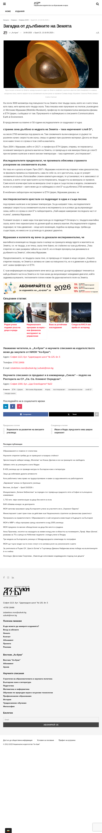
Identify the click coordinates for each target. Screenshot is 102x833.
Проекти (7, 643)
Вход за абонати (11, 630)
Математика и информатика (16, 689)
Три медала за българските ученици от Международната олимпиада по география (39, 539)
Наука (47, 390)
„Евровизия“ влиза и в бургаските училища (21, 483)
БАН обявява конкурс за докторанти (19, 504)
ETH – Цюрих (17, 390)
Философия (8, 706)
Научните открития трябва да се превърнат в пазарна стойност (31, 455)
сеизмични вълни (75, 390)
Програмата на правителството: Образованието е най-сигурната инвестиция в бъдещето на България (48, 518)
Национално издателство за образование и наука (51, 5)
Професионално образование (17, 696)
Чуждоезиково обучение (14, 703)
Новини (14, 20)
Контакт (6, 637)
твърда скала (10, 393)
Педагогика (8, 686)
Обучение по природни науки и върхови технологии (28, 693)
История (7, 699)
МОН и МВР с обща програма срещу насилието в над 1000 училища (33, 522)
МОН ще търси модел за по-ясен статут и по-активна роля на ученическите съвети (39, 544)
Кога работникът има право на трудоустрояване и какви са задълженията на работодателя (43, 478)
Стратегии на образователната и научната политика (27, 679)
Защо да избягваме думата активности (20, 474)
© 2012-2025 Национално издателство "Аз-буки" (21, 744)
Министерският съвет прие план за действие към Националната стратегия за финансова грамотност (47, 513)
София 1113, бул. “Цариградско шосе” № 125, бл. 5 (35, 357)
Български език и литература (17, 682)
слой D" (89, 390)
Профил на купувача (67, 740)
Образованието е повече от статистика (20, 451)
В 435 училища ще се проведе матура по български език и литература (34, 469)
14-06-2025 (27, 33)
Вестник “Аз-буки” (11, 660)
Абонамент (8, 640)
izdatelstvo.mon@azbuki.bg (23, 368)
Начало (6, 20)
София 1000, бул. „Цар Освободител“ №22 (31, 384)
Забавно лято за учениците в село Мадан (21, 465)
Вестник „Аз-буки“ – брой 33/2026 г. (18, 487)
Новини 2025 (24, 20)
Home (8, 11)
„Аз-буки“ (14, 33)
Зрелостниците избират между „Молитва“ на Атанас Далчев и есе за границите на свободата (44, 460)
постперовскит (59, 390)
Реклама (7, 647)
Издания (19, 11)
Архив (6, 667)
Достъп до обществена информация (17, 740)
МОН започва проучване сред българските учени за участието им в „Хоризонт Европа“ (41, 509)
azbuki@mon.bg (45, 368)
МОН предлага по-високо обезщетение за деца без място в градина (33, 527)
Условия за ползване (45, 740)
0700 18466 (18, 362)
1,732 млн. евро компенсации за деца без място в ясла (27, 500)
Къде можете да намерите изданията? (21, 626)
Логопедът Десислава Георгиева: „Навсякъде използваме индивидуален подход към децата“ (43, 556)
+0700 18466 (8, 607)
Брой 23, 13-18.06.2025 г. (40, 20)
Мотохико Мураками (34, 390)
